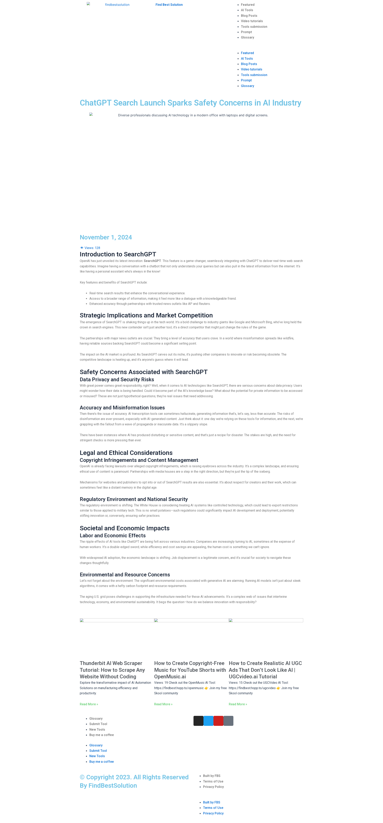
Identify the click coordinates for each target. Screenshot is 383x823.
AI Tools (247, 10)
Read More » (89, 704)
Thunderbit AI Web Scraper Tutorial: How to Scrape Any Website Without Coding (112, 670)
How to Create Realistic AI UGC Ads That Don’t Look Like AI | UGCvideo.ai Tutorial (265, 670)
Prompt (246, 32)
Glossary (247, 37)
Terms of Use (213, 781)
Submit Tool (98, 724)
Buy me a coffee (101, 735)
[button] (267, 47)
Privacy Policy (213, 787)
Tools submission (254, 27)
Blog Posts (249, 16)
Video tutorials (252, 21)
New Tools (97, 729)
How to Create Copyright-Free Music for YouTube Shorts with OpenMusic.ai (190, 670)
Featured (248, 5)
